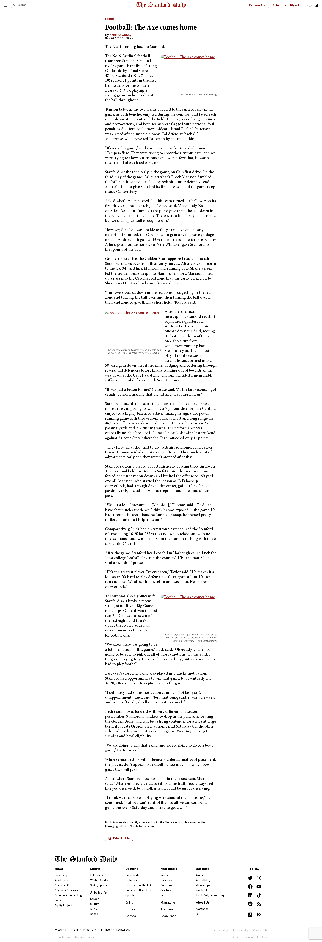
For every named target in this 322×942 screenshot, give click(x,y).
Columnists (132, 875)
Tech (163, 895)
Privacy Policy (219, 930)
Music (94, 908)
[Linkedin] (250, 895)
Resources (168, 916)
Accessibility (240, 930)
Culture (94, 903)
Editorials (131, 880)
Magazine (167, 902)
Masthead (202, 908)
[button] (119, 838)
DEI (198, 914)
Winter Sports (99, 880)
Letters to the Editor (138, 890)
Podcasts (166, 880)
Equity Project (63, 905)
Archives (166, 909)
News (59, 869)
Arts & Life (98, 892)
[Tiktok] (259, 895)
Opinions (131, 869)
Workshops (203, 885)
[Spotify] (250, 904)
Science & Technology (69, 895)
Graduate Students (66, 890)
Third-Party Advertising (210, 895)
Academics (62, 880)
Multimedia (168, 869)
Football (110, 18)
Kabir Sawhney (120, 35)
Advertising (203, 880)
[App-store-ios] (250, 915)
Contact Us (260, 930)
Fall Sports (96, 875)
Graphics (165, 890)
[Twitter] (250, 878)
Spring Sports (98, 885)
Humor (130, 909)
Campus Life (62, 885)
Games (130, 916)
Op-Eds (130, 895)
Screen (94, 898)
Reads (94, 914)
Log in (309, 5)
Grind (129, 902)
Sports (95, 869)
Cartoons (166, 885)
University (61, 875)
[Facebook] (250, 887)
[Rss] (259, 904)
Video (164, 875)
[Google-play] (259, 915)
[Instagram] (259, 878)
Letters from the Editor (139, 885)
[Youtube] (259, 887)
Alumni (200, 875)
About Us (202, 902)
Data (58, 900)
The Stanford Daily (86, 859)
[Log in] (316, 5)
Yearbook (202, 890)
